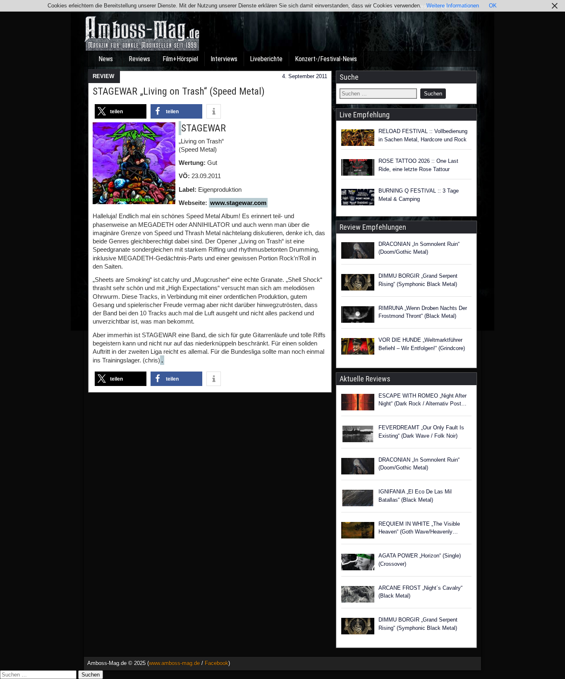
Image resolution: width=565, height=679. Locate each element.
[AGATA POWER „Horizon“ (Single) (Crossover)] (357, 563)
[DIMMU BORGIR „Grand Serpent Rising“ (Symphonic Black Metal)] (357, 283)
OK (493, 5)
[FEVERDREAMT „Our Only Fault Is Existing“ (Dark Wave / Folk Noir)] (357, 435)
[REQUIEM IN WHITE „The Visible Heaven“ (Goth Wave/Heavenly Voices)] (357, 531)
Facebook (216, 663)
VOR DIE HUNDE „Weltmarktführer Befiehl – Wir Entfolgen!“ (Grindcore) (421, 344)
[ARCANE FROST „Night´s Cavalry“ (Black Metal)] (357, 595)
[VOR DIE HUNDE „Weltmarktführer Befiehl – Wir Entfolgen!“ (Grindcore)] (357, 347)
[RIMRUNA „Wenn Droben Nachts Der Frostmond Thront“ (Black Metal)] (357, 315)
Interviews (224, 59)
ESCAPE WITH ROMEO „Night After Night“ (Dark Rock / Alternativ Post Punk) (422, 400)
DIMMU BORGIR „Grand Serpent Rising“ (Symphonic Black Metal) (417, 280)
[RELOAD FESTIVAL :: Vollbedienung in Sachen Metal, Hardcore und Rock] (357, 137)
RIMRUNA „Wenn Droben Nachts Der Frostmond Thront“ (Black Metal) (422, 312)
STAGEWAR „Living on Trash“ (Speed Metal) (179, 91)
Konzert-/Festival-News (326, 59)
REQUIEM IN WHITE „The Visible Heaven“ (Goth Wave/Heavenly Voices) (419, 528)
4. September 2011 (304, 76)
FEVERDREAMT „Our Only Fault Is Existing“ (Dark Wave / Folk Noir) (421, 431)
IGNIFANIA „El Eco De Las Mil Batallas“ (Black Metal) (415, 495)
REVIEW (103, 76)
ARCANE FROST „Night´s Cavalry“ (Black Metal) (420, 592)
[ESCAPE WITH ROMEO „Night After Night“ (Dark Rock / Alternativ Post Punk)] (357, 403)
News (105, 59)
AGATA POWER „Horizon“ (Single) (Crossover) (419, 560)
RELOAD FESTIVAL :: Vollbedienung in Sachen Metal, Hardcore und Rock (422, 135)
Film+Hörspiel (180, 59)
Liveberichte (266, 59)
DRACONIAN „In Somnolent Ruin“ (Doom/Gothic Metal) (419, 248)
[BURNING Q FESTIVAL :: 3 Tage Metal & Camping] (357, 197)
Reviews (139, 59)
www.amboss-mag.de (174, 663)
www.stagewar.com (238, 202)
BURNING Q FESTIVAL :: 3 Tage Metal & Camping (418, 195)
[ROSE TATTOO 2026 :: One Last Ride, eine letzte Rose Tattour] (357, 167)
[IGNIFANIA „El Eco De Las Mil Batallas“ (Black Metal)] (357, 499)
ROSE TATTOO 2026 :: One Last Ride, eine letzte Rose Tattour (418, 165)
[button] (120, 111)
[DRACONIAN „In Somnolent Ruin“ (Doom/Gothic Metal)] (357, 251)
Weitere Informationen (452, 5)
